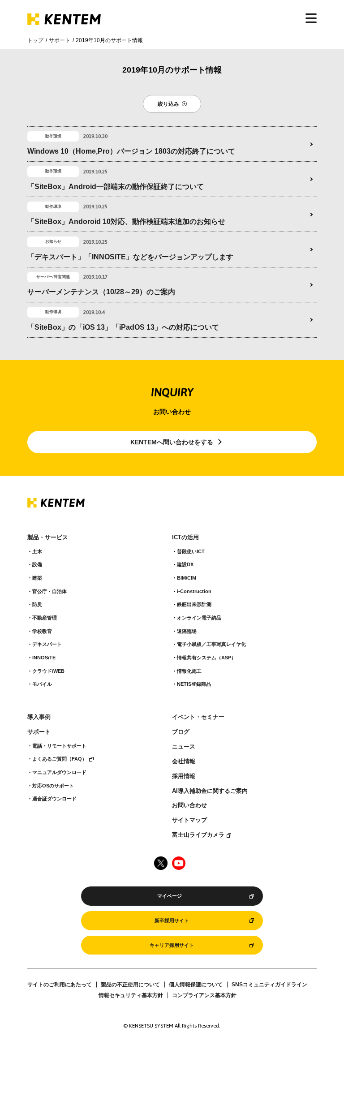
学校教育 (42, 631)
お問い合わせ (189, 805)
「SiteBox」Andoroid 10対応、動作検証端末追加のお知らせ (126, 221)
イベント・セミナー (198, 717)
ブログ (180, 732)
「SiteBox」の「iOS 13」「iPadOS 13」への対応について (123, 327)
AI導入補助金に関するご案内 (210, 791)
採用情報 (183, 776)
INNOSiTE (44, 657)
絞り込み (168, 104)
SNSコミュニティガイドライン (269, 984)
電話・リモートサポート (59, 745)
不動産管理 (44, 617)
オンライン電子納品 (199, 617)
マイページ (169, 896)
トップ (35, 40)
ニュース (183, 747)
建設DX (185, 564)
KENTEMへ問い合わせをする (171, 442)
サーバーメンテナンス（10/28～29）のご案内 (101, 292)
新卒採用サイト (172, 920)
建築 (37, 578)
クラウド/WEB (48, 671)
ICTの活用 (185, 537)
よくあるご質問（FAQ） (59, 758)
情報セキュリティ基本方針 (131, 995)
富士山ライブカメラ (198, 835)
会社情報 (183, 761)
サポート (59, 40)
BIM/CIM (186, 578)
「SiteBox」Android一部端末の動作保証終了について (115, 186)
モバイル (42, 684)
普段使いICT (191, 551)
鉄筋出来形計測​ (194, 604)
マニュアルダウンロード (59, 772)
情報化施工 (189, 671)
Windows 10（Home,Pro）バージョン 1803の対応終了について (131, 151)
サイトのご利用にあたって (59, 984)
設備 (37, 564)
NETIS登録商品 (194, 684)
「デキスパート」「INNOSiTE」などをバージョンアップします (130, 257)
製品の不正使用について (130, 984)
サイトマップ (189, 820)
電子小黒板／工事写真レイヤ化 (211, 644)
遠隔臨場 (187, 631)
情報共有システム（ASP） (206, 657)
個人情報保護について (196, 984)
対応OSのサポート (53, 785)
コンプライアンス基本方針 (204, 995)
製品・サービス (47, 537)
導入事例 (39, 717)
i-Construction (194, 591)
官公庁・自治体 (49, 591)
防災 (37, 604)
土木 (37, 551)
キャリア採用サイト (172, 945)
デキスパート (47, 644)
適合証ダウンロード (54, 798)
